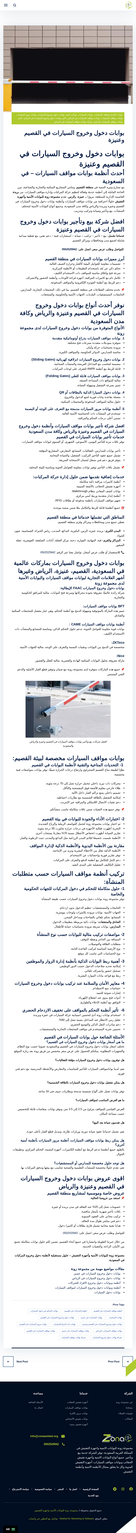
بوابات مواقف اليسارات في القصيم (41, 1331)
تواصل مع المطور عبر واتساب (43, 1518)
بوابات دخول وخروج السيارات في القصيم (57, 1317)
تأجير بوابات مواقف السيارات (79, 426)
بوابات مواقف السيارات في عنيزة (75, 1331)
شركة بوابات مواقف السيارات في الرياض (73, 122)
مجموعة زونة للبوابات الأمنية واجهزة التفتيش (56, 1510)
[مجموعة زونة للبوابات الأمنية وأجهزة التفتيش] (129, 5)
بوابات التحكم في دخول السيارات (44, 1311)
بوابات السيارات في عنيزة (91, 1317)
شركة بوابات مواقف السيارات (73, 1337)
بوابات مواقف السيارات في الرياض (84, 118)
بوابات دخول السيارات (107, 1292)
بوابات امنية (71, 114)
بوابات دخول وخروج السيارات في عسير (97, 1273)
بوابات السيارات (85, 114)
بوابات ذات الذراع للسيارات (64, 1324)
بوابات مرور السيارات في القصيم (33, 1324)
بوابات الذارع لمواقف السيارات (108, 114)
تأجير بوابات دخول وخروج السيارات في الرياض (45, 118)
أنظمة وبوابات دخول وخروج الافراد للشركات (94, 1282)
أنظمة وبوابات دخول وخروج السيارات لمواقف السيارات (88, 1287)
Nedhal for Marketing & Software (77, 1518)
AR (8, 1529)
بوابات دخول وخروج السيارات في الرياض (96, 1278)
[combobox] (10, 1529)
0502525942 (69, 249)
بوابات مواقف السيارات (112, 118)
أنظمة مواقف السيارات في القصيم (108, 1311)
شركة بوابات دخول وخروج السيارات (107, 1337)
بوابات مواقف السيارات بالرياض (109, 1331)
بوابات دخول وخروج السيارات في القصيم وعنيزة (102, 1324)
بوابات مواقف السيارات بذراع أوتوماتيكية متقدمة (86, 338)
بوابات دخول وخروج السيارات (51, 114)
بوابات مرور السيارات (26, 114)
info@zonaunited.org (44, 1436)
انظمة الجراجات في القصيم (75, 1311)
